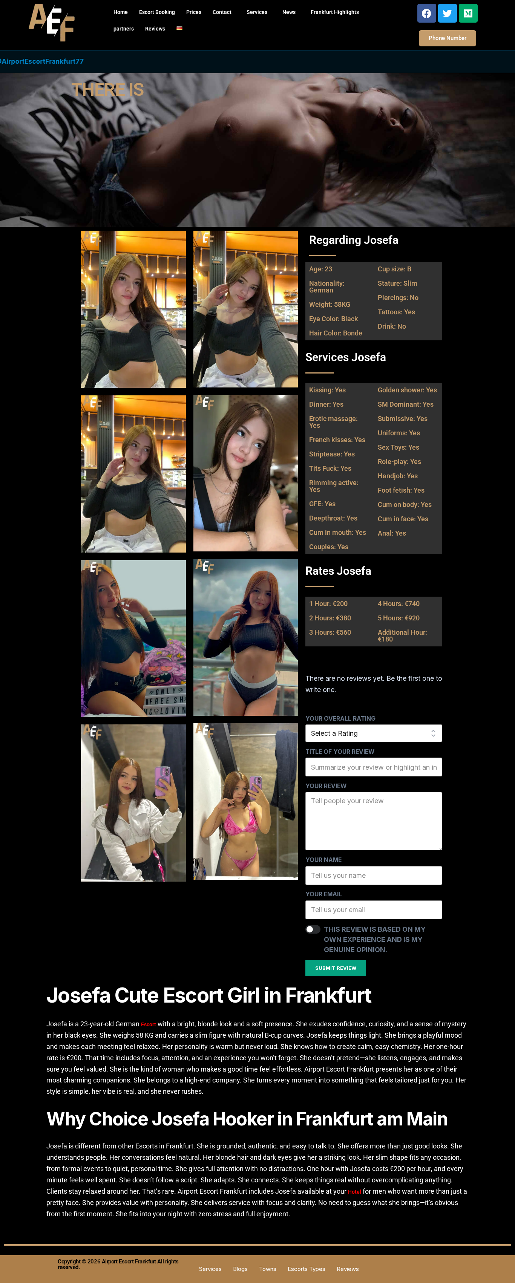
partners (123, 29)
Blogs (240, 1268)
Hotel (354, 1192)
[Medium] (468, 13)
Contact (222, 12)
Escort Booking (157, 12)
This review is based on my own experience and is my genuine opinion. (375, 939)
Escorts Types (306, 1268)
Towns (267, 1268)
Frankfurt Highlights (335, 12)
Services (257, 12)
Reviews (155, 29)
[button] (224, 12)
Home (120, 12)
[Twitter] (447, 13)
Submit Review (335, 968)
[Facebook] (426, 13)
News (289, 12)
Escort (148, 1024)
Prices (193, 12)
